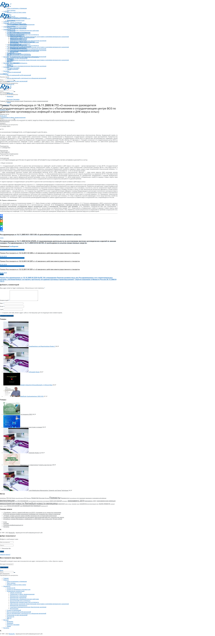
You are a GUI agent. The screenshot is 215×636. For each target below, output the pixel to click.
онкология (61, 504)
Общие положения (16, 36)
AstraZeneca (3, 498)
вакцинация (82, 498)
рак (88, 504)
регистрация (92, 504)
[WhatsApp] (59, 223)
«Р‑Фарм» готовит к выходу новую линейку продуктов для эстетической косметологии (30, 516)
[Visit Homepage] (5, 7)
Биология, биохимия (13, 99)
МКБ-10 (9, 61)
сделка (4, 506)
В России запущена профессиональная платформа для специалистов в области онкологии (31, 514)
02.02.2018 (3, 256)
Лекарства (34, 498)
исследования (32, 501)
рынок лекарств (104, 504)
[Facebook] (59, 215)
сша (21, 506)
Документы (6, 29)
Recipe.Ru (12, 532)
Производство (65, 498)
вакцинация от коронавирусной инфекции (95, 498)
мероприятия (7, 503)
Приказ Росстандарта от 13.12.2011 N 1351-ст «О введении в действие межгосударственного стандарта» (40, 269)
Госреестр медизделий (14, 72)
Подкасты (54, 497)
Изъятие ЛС (10, 60)
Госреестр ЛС (11, 30)
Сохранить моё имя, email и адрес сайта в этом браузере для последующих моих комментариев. (32, 313)
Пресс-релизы (11, 20)
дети (16, 501)
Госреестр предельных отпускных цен (18, 33)
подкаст (70, 504)
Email (2, 306)
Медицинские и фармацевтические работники (24, 30)
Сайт (1, 309)
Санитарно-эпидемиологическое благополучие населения (28, 66)
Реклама (6, 523)
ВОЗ (25, 498)
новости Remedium (25, 503)
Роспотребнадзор (73, 498)
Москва (47, 498)
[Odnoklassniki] (59, 221)
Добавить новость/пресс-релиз (16, 23)
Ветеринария (14, 69)
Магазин (6, 57)
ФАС (78, 498)
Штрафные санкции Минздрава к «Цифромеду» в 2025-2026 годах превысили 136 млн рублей (32, 519)
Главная (6, 21)
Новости (6, 23)
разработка (83, 504)
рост (97, 504)
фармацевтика (28, 506)
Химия (9, 102)
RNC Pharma (12, 498)
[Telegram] (59, 226)
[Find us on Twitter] (0, 70)
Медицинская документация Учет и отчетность (24, 34)
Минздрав (42, 498)
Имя (2, 303)
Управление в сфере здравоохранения (22, 37)
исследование (23, 501)
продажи (74, 504)
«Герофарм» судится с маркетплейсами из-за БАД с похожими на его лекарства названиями (32, 512)
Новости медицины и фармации (17, 17)
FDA (7, 498)
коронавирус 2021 (90, 501)
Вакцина (29, 498)
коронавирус (65, 501)
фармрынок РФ (44, 506)
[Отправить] (59, 229)
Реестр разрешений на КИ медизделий (19, 75)
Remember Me (6, 548)
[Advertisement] (30, 12)
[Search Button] (14, 80)
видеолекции (7, 500)
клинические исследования (42, 501)
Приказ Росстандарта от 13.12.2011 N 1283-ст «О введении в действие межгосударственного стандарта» (40, 253)
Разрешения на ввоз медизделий (17, 81)
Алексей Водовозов (20, 498)
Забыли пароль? (5, 554)
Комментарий (4, 300)
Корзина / (4, 74)
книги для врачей (56, 501)
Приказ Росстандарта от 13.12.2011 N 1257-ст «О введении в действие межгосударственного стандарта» (40, 261)
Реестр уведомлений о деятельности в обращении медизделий (26, 78)
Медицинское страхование (18, 26)
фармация (37, 506)
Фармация (10, 96)
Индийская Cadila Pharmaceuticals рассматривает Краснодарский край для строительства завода (33, 517)
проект (78, 504)
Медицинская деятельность (18, 63)
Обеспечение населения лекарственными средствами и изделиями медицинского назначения (39, 36)
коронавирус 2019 (76, 501)
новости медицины (47, 503)
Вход (1, 570)
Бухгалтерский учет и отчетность (20, 44)
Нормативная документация (15, 20)
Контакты (6, 67)
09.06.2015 (3, 116)
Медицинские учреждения (18, 40)
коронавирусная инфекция (106, 501)
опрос (66, 504)
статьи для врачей (13, 506)
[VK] (59, 218)
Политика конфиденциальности (13, 525)
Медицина (10, 93)
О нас (5, 522)
